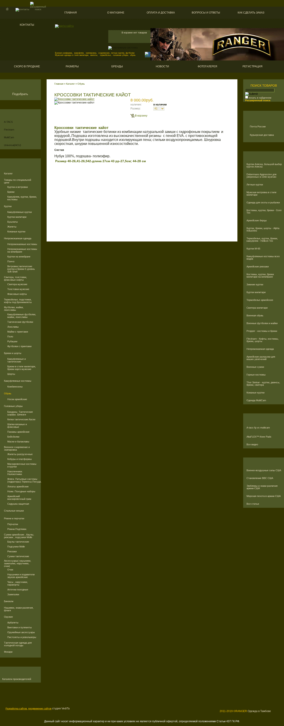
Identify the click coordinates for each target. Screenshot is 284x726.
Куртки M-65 (253, 248)
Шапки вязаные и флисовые (17, 425)
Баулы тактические (18, 541)
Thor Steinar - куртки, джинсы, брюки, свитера (263, 383)
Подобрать (20, 94)
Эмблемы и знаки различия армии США (262, 487)
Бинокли (8, 601)
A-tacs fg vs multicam (258, 427)
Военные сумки (255, 367)
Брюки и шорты (12, 353)
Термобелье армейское (260, 300)
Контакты (27, 24)
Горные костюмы (256, 375)
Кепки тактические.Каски (21, 419)
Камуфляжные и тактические (16, 360)
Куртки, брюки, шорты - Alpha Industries (263, 229)
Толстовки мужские (18, 289)
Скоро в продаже (27, 66)
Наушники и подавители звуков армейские (21, 575)
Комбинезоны (15, 386)
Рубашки (12, 341)
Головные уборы (13, 406)
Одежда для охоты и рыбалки (263, 202)
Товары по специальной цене (17, 181)
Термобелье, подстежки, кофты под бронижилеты (18, 301)
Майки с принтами (17, 331)
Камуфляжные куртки (19, 212)
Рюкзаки (12, 551)
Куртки (8, 206)
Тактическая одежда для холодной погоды (18, 644)
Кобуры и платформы (19, 459)
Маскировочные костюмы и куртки (21, 465)
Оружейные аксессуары (21, 632)
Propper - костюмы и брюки (262, 331)
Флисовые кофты (17, 294)
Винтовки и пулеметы (19, 627)
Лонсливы (13, 326)
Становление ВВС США (260, 478)
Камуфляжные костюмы (17, 381)
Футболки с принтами (19, 346)
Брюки (10, 192)
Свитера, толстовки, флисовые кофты (15, 278)
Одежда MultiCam (256, 400)
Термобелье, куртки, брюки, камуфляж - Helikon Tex (262, 239)
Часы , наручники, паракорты (17, 583)
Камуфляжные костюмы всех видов (263, 257)
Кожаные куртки (16, 231)
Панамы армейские (18, 431)
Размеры (72, 66)
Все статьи (253, 504)
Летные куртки (255, 184)
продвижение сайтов (39, 708)
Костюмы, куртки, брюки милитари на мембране (260, 275)
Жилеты (11, 226)
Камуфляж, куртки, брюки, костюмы (22, 198)
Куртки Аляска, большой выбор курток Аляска (264, 165)
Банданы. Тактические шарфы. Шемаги (20, 413)
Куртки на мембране (18, 256)
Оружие (8, 616)
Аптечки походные (17, 589)
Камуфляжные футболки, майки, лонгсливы (21, 315)
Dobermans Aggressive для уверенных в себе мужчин (261, 175)
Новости (162, 66)
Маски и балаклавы (18, 441)
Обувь (7, 393)
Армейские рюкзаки (258, 266)
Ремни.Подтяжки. (17, 529)
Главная (70, 12)
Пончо (10, 261)
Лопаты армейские (18, 486)
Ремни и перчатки (14, 518)
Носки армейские (17, 399)
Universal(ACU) (12, 145)
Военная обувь (255, 315)
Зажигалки (13, 594)
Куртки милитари (16, 217)
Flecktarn (9, 129)
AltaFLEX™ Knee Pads (259, 437)
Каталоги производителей (16, 679)
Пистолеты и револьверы (21, 637)
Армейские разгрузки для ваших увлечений (261, 358)
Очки (10, 569)
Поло (10, 336)
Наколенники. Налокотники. (15, 472)
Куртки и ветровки (17, 187)
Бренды (117, 66)
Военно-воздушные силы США (264, 470)
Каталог (8, 173)
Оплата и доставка (161, 12)
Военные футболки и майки (262, 323)
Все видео (252, 444)
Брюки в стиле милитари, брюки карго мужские (21, 367)
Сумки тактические (18, 556)
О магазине (115, 12)
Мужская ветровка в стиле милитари (261, 193)
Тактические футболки (20, 322)
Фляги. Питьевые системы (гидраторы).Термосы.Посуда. (22, 480)
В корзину (141, 115)
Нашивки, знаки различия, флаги (19, 609)
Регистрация (252, 66)
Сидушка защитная (18, 503)
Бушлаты (12, 221)
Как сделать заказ (251, 12)
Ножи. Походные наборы (21, 491)
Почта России (258, 126)
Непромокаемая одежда (17, 238)
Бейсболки (13, 436)
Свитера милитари (257, 308)
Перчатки (12, 524)
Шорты (11, 374)
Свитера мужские (17, 284)
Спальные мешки (14, 510)
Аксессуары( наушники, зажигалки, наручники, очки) (17, 563)
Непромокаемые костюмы (22, 244)
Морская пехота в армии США (264, 496)
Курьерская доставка (262, 135)
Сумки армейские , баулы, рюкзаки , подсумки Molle (19, 536)
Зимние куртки (255, 284)
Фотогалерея (207, 66)
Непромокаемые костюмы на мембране (22, 250)
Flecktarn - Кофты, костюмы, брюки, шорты (263, 340)
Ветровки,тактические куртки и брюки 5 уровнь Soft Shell (21, 269)
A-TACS (8, 122)
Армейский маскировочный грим (19, 497)
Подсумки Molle (16, 546)
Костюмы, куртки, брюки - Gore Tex (264, 211)
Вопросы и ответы (206, 12)
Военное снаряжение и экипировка (17, 448)
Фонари (8, 651)
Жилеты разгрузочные (20, 454)
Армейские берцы (257, 220)
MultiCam (9, 137)
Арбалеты (12, 622)
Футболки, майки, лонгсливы (14, 308)
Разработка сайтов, (17, 708)
